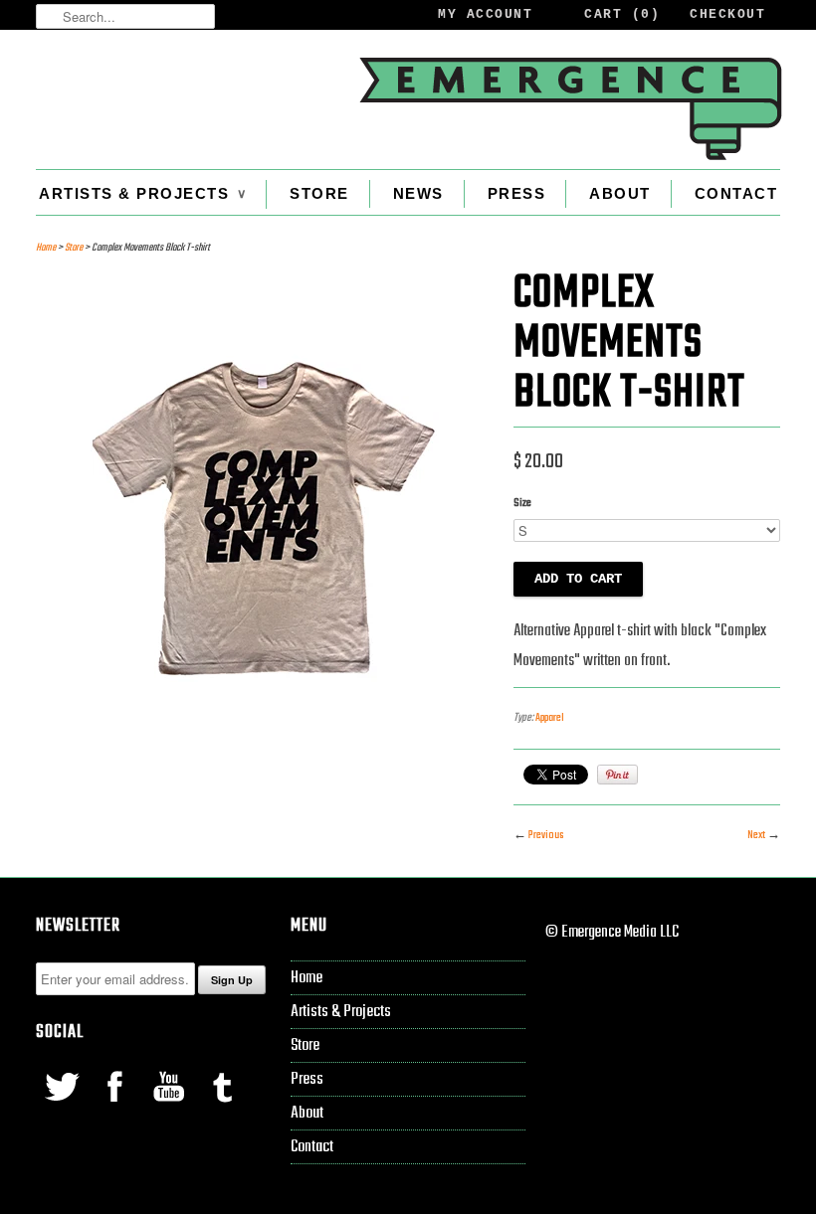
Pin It (617, 774)
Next (756, 835)
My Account (485, 14)
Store (319, 193)
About (620, 193)
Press (517, 193)
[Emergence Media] (569, 109)
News (418, 193)
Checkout (727, 14)
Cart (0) (622, 14)
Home (306, 977)
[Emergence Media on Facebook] (116, 1106)
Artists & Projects (142, 193)
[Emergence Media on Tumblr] (222, 1106)
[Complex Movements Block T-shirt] (265, 738)
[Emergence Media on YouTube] (170, 1106)
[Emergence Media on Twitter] (63, 1106)
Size (522, 503)
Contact (736, 193)
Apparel (549, 718)
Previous (545, 835)
